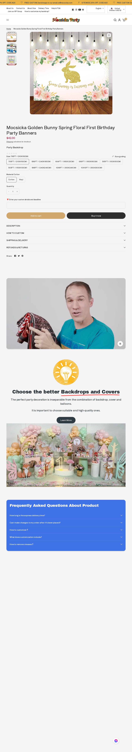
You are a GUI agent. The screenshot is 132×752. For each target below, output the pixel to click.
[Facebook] (73, 9)
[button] (116, 741)
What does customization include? (26, 537)
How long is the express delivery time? (27, 515)
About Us (10, 8)
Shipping (9, 141)
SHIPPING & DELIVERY (17, 240)
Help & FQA (55, 8)
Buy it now (96, 215)
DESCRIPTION (13, 225)
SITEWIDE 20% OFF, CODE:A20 (81, 3)
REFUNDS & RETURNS (17, 247)
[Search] (115, 20)
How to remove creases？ (22, 544)
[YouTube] (79, 9)
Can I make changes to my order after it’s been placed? (35, 522)
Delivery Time (43, 8)
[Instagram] (76, 9)
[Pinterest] (83, 9)
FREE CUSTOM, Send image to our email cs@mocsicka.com (35, 3)
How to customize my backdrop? (37, 11)
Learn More (66, 420)
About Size (31, 8)
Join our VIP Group (15, 11)
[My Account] (119, 20)
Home (8, 29)
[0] (124, 20)
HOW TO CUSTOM (15, 233)
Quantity (10, 186)
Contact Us (20, 8)
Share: (9, 256)
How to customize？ (19, 529)
